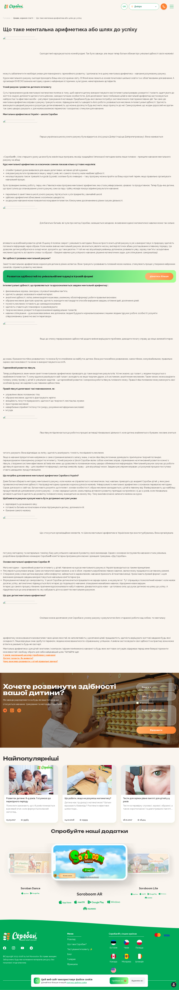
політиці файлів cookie (76, 982)
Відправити (156, 730)
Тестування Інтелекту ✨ (79, 949)
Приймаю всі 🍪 (119, 980)
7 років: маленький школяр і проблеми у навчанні (29, 655)
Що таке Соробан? (77, 944)
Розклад (71, 939)
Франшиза (72, 964)
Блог (69, 954)
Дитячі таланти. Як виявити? (18, 658)
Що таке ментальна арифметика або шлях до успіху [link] (59, 18)
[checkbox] (137, 703)
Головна (6, 18)
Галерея (71, 959)
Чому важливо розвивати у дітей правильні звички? (30, 661)
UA (124, 6)
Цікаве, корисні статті (23, 18)
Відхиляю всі (137, 980)
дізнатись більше (159, 276)
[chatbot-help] (173, 984)
